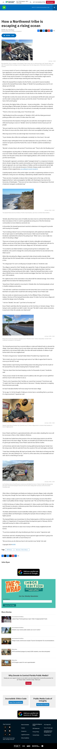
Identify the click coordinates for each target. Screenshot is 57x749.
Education (14, 649)
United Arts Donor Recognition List (48, 731)
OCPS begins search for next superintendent (23, 662)
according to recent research (29, 169)
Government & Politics (18, 616)
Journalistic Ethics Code (15, 698)
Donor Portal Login (48, 728)
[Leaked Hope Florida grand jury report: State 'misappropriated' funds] (6, 619)
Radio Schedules (25, 724)
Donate (51, 2)
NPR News (9, 549)
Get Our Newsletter (39, 2)
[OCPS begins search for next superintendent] (6, 663)
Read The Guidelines (15, 702)
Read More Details (43, 704)
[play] (4, 7)
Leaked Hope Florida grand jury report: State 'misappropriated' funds (29, 619)
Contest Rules (36, 735)
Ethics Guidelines (25, 738)
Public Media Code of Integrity (42, 699)
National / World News (22, 549)
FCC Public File (47, 724)
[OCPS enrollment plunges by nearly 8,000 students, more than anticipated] (6, 652)
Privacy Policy (36, 731)
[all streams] (55, 7)
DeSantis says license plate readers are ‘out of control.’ (26, 629)
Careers (23, 728)
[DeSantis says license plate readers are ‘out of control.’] (6, 630)
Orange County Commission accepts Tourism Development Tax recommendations (33, 640)
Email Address (7, 599)
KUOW (14, 544)
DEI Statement (36, 728)
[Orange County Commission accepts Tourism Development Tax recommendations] (6, 641)
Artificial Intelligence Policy (37, 725)
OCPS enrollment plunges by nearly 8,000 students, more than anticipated (31, 651)
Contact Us (23, 731)
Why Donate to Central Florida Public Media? (28, 675)
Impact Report (47, 735)
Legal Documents (25, 734)
